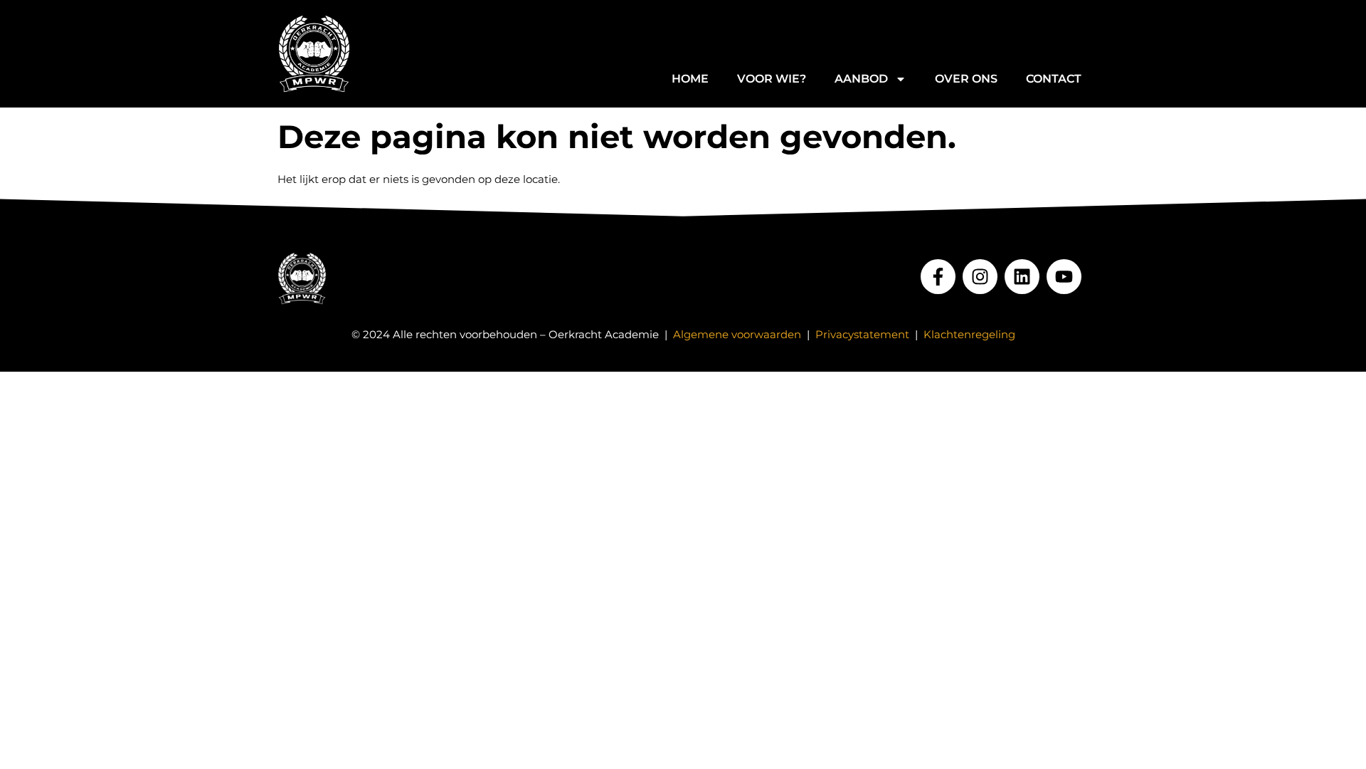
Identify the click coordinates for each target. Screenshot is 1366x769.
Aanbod (861, 78)
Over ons (966, 78)
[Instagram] (980, 276)
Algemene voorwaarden (737, 334)
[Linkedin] (1022, 276)
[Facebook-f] (938, 276)
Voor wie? (771, 78)
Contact (1053, 78)
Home (690, 78)
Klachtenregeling (969, 334)
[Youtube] (1064, 276)
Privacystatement (862, 334)
